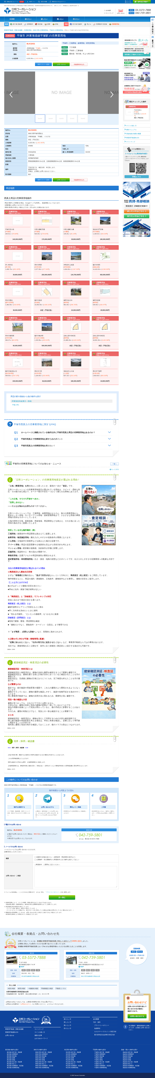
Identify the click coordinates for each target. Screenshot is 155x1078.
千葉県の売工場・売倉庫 (101, 1062)
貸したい (44, 19)
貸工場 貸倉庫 (17, 24)
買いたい (60, 19)
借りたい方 (67, 1019)
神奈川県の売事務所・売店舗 (44, 1065)
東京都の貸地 (11, 1060)
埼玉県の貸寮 (70, 1058)
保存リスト (32, 1)
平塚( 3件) (15, 405)
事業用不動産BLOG (132, 138)
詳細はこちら (136, 176)
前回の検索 (44, 1)
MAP (22, 967)
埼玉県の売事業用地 (72, 1067)
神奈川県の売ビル (40, 1064)
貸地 (56, 24)
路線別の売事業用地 (129, 1067)
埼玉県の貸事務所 (71, 1054)
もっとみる (115, 469)
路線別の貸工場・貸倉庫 (130, 1052)
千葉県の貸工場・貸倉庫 (101, 1052)
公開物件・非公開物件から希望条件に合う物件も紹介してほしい (57, 859)
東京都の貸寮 (11, 1058)
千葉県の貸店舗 (99, 1056)
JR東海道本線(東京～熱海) (22, 401)
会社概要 (108, 10)
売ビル (89, 24)
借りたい (28, 19)
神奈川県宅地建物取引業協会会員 (90, 976)
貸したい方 (67, 1022)
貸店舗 (40, 24)
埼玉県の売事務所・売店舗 (74, 1065)
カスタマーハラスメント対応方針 (105, 1031)
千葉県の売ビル (99, 1064)
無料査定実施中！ (143, 2)
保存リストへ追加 (43, 64)
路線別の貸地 (127, 1060)
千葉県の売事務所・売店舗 (102, 1065)
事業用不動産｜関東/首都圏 (13, 30)
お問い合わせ (61, 64)
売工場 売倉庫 (77, 24)
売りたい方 (67, 1028)
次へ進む (62, 897)
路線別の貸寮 (127, 1058)
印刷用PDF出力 (79, 64)
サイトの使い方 (131, 125)
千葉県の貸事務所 (99, 1054)
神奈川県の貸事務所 (41, 1054)
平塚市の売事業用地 (56, 30)
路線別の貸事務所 (128, 1054)
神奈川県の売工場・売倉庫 (43, 1062)
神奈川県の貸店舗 (40, 1056)
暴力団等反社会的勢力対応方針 (104, 1035)
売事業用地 (115, 24)
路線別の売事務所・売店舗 (131, 1065)
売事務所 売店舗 (101, 24)
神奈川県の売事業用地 (40, 30)
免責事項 (97, 1028)
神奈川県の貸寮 (40, 1058)
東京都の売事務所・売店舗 (15, 1065)
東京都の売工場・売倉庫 (14, 1062)
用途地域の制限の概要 (133, 134)
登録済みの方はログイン (59, 1)
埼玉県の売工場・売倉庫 (73, 1062)
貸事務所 (30, 24)
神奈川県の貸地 (40, 1060)
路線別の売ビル (127, 1064)
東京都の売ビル (11, 1064)
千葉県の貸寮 (98, 1058)
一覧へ (114, 464)
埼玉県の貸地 (70, 1060)
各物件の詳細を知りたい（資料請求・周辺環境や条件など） (56, 857)
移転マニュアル (131, 129)
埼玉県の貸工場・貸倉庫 (73, 1052)
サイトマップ (109, 13)
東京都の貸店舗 (11, 1056)
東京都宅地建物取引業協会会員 (30, 976)
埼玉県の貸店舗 (70, 1056)
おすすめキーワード (41, 1038)
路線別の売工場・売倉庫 (130, 1062)
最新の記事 (38, 1035)
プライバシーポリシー (52, 892)
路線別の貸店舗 (127, 1056)
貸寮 (48, 24)
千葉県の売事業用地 (100, 1067)
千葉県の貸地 (98, 1060)
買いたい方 (67, 1025)
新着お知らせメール (15, 1)
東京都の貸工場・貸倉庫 (14, 1052)
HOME (12, 19)
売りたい (76, 19)
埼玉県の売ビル (70, 1064)
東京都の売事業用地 (13, 1067)
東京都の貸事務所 (12, 1054)
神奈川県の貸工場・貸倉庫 (43, 1052)
